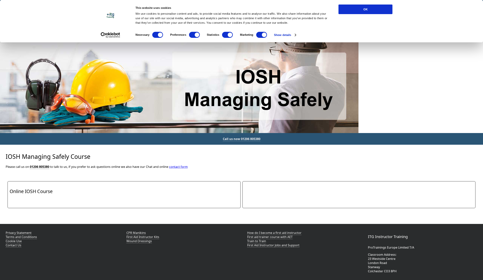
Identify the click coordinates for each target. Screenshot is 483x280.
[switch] (194, 35)
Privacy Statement (19, 233)
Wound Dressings (139, 241)
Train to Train (256, 241)
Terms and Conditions (21, 237)
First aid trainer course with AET (270, 237)
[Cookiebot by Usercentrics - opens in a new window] (110, 35)
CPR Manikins (136, 233)
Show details (282, 35)
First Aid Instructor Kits (142, 237)
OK (365, 9)
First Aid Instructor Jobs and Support (273, 245)
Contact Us (13, 245)
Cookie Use (14, 241)
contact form (178, 167)
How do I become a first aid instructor (274, 233)
